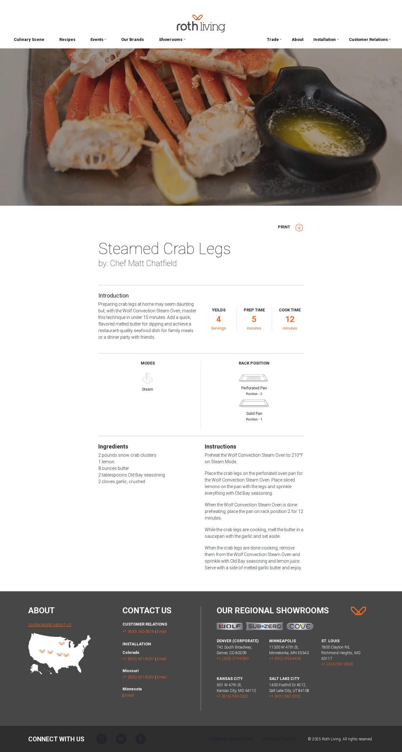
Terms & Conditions (231, 739)
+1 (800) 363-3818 (138, 631)
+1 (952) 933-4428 (285, 658)
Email (161, 631)
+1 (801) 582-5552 (285, 696)
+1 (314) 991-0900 (337, 664)
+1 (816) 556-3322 (232, 696)
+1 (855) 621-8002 (138, 677)
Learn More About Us (49, 625)
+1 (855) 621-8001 (138, 659)
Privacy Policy (279, 739)
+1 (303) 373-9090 (232, 658)
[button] (98, 41)
